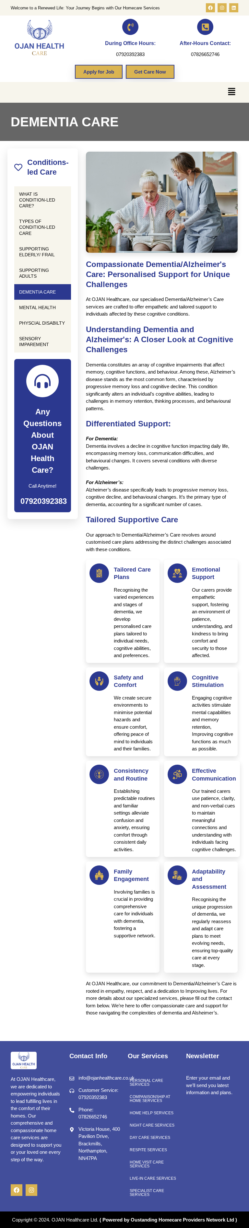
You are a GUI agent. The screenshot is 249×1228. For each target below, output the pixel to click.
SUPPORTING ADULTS (34, 273)
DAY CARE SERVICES (150, 1137)
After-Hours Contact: (205, 43)
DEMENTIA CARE (37, 292)
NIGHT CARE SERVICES (152, 1125)
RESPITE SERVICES (148, 1150)
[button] (231, 92)
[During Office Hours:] (130, 27)
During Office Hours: (130, 43)
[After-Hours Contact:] (205, 27)
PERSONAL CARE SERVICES (146, 1082)
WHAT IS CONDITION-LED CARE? (37, 199)
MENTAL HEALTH (37, 307)
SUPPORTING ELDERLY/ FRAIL (37, 251)
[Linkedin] (233, 7)
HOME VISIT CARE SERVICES (147, 1164)
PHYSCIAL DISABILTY (42, 323)
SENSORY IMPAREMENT (34, 341)
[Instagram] (222, 7)
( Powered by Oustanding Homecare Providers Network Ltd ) (168, 1219)
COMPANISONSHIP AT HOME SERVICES (150, 1099)
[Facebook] (210, 7)
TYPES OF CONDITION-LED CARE (37, 227)
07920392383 (43, 501)
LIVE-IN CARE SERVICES (153, 1178)
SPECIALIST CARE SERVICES (147, 1192)
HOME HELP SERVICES (151, 1113)
